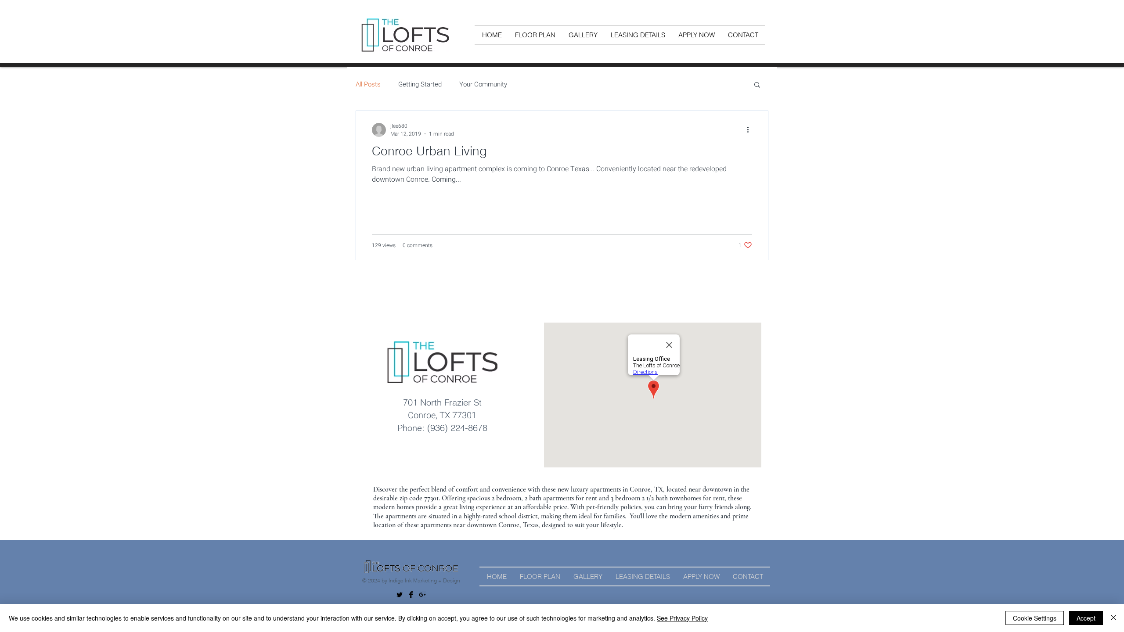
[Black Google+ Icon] (422, 594)
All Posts (368, 84)
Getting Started (420, 84)
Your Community (483, 84)
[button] (757, 85)
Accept (1086, 618)
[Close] (1113, 618)
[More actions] (751, 130)
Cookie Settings (1034, 618)
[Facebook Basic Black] (410, 594)
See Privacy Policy (682, 618)
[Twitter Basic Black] (399, 594)
